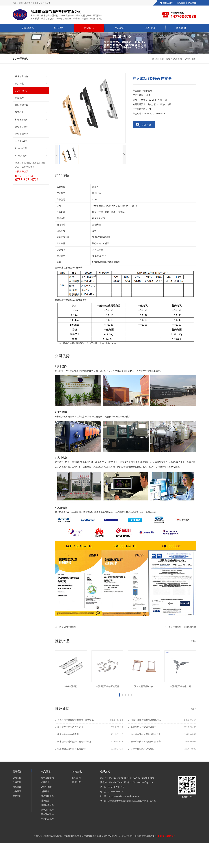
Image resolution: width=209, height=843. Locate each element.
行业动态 (76, 782)
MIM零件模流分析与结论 (142, 748)
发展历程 (17, 782)
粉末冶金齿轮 (21, 76)
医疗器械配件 (21, 134)
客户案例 (17, 796)
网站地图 (192, 3)
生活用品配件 (21, 141)
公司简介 (17, 777)
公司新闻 (76, 777)
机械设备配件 (21, 119)
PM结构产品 (21, 148)
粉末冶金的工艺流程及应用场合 (146, 741)
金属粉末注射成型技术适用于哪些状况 (75, 720)
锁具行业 (19, 83)
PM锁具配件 (21, 155)
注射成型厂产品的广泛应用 (70, 727)
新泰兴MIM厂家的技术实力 (143, 727)
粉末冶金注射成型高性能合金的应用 (74, 741)
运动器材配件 (21, 126)
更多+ (193, 641)
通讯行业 (19, 112)
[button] (119, 695)
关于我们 (58, 28)
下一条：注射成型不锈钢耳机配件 (180, 626)
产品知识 (120, 28)
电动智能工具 (21, 105)
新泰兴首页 (28, 28)
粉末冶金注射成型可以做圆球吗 (146, 720)
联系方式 (105, 771)
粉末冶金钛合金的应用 (68, 734)
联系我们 (181, 3)
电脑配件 (19, 98)
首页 (168, 58)
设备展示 (17, 791)
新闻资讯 (150, 28)
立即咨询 (146, 124)
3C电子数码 (190, 58)
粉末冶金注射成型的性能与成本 (146, 734)
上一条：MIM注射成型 (65, 626)
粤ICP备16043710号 (166, 836)
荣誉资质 (17, 786)
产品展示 (89, 28)
